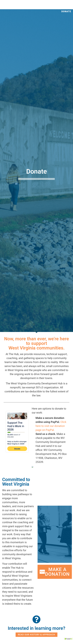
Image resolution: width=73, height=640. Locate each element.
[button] (44, 3)
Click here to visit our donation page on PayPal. (51, 426)
